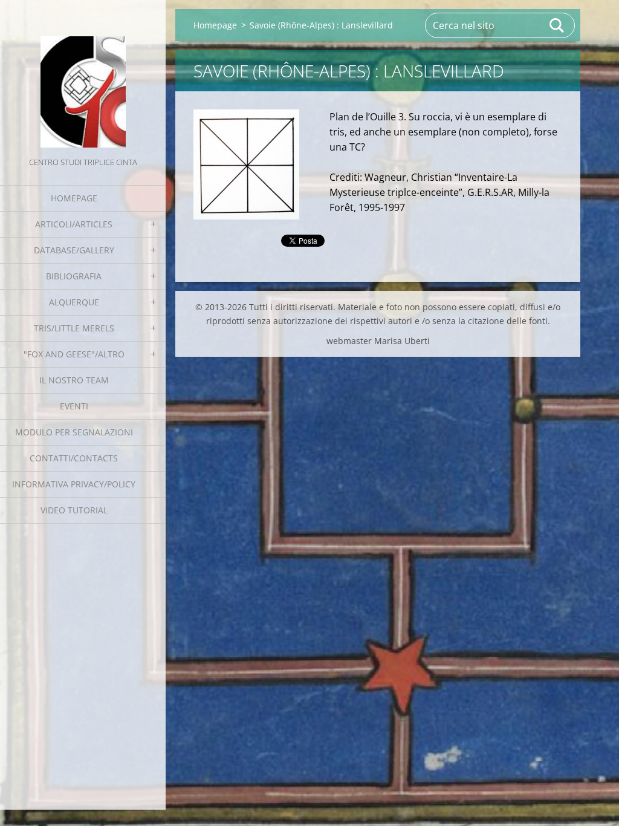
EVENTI (74, 406)
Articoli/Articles (73, 224)
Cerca (557, 25)
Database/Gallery (74, 250)
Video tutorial (74, 510)
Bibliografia (74, 276)
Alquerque (74, 302)
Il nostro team (74, 380)
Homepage (74, 198)
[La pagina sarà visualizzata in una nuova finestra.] (246, 164)
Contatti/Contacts (74, 458)
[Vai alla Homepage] (83, 77)
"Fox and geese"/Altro (74, 354)
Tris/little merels (74, 328)
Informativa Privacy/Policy (73, 484)
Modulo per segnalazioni (74, 432)
